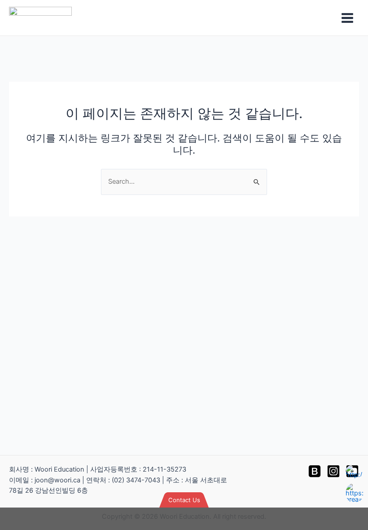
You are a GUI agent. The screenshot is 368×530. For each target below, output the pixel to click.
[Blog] (314, 471)
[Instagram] (333, 471)
